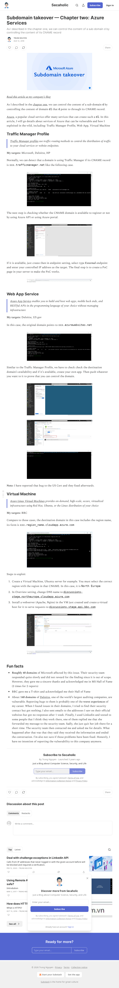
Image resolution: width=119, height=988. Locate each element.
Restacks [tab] (26, 813)
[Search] (77, 5)
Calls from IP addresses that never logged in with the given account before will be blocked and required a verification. (46, 863)
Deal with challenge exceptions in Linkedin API (37, 857)
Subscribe (95, 5)
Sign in (110, 5)
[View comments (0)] (16, 48)
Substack (45, 981)
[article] (59, 865)
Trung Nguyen (20, 38)
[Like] (9, 48)
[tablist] (19, 813)
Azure (10, 117)
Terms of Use (73, 915)
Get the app (74, 974)
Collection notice (79, 967)
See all (12, 923)
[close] (87, 878)
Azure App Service (20, 301)
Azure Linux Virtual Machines (27, 501)
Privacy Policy (81, 918)
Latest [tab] (18, 849)
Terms (67, 967)
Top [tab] (10, 849)
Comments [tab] (13, 813)
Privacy (58, 967)
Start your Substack (52, 974)
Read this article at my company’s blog (29, 97)
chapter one (40, 105)
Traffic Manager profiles (24, 141)
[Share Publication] (83, 5)
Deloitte (45, 697)
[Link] (2, 134)
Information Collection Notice (58, 918)
